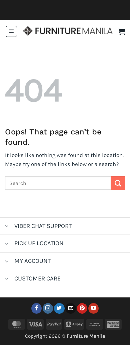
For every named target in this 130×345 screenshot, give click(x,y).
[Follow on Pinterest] (82, 308)
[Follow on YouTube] (93, 308)
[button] (11, 31)
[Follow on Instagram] (48, 308)
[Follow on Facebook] (36, 308)
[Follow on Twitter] (59, 308)
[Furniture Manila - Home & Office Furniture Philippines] (67, 31)
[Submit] (118, 183)
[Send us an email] (70, 308)
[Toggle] (7, 226)
